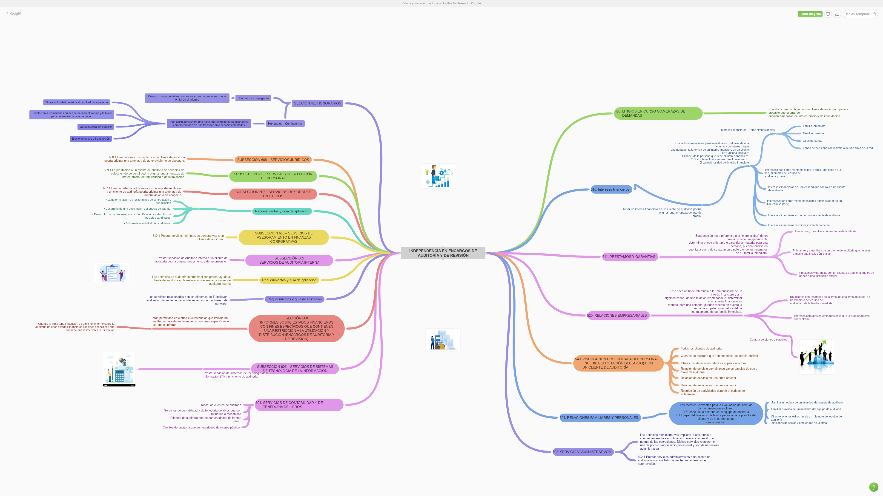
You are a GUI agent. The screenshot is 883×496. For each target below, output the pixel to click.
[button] (873, 487)
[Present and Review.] (828, 14)
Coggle (476, 3)
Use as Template (857, 14)
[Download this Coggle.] (837, 14)
